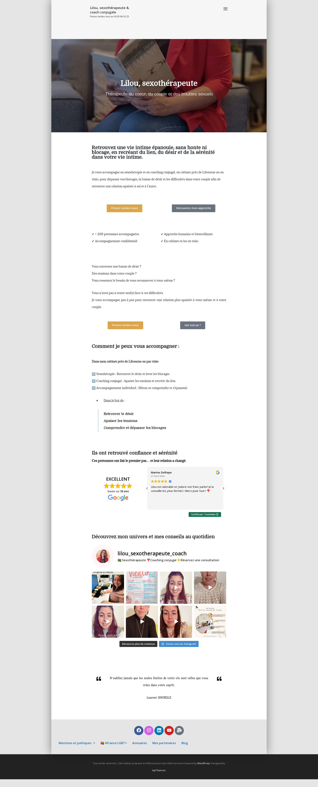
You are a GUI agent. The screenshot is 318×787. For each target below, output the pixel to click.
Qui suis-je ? (166, 16)
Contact (213, 30)
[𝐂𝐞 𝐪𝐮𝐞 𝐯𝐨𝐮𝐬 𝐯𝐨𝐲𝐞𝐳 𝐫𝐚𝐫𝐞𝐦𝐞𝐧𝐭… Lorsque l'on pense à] (108, 588)
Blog (184, 743)
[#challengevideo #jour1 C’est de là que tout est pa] (176, 622)
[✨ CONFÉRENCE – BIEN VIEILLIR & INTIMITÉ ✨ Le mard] (142, 588)
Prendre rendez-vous (204, 23)
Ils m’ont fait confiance (168, 23)
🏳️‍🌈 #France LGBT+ (113, 743)
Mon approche (176, 9)
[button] (223, 488)
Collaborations (189, 16)
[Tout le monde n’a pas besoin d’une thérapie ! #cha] (142, 622)
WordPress (203, 763)
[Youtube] (169, 730)
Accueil (157, 9)
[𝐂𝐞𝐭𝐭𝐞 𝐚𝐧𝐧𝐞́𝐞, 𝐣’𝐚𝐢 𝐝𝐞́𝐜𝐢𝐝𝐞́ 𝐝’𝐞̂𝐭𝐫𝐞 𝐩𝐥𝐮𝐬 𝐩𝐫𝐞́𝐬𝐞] (210, 622)
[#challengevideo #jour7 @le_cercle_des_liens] (108, 622)
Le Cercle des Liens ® (204, 9)
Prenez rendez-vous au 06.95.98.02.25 (109, 16)
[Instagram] (148, 730)
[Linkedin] (159, 730)
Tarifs (199, 30)
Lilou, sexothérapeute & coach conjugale (109, 10)
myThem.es (158, 770)
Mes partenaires (164, 743)
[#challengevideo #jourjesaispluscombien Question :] (210, 588)
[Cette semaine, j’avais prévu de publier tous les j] (176, 588)
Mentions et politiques (75, 743)
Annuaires (139, 743)
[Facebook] (138, 730)
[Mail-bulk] (179, 730)
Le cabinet (211, 16)
